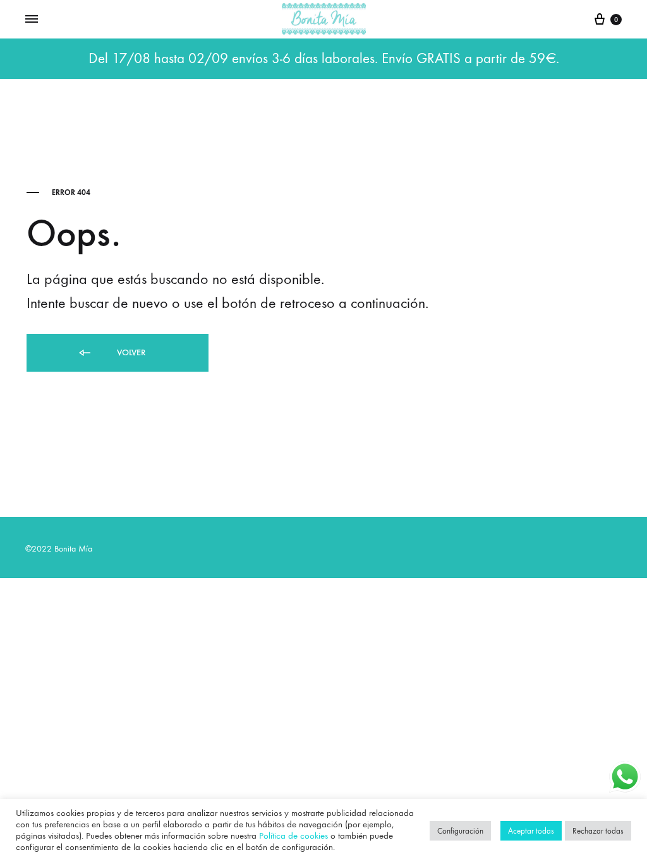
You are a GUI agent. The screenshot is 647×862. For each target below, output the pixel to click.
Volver (129, 352)
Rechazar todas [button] (598, 830)
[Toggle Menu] (31, 20)
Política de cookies (293, 835)
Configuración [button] (460, 830)
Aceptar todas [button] (531, 830)
